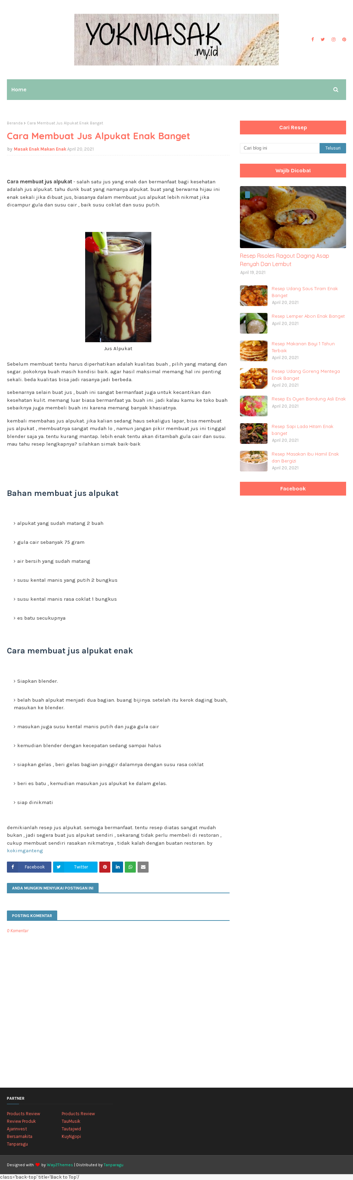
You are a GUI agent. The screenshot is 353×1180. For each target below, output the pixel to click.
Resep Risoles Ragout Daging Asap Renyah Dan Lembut (284, 259)
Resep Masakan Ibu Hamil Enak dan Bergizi (305, 457)
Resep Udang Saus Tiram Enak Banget (305, 292)
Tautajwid (71, 1128)
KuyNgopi (71, 1136)
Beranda (15, 123)
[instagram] (333, 39)
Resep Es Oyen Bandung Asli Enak (309, 398)
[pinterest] (343, 39)
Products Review (23, 1113)
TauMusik (71, 1121)
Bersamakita (19, 1136)
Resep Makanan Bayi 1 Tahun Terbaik (303, 347)
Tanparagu (17, 1144)
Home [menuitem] (19, 89)
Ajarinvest (17, 1128)
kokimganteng (25, 850)
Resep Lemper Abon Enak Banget (308, 316)
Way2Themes (60, 1164)
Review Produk (21, 1121)
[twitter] (322, 39)
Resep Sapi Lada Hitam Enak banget (302, 430)
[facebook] (312, 39)
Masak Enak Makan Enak (40, 149)
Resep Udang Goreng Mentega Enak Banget (306, 374)
